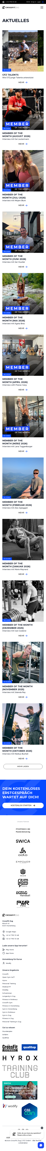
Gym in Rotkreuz (8, 1012)
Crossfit (5, 974)
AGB (8, 1137)
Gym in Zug (6, 1015)
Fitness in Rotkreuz (10, 999)
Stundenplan (7, 1031)
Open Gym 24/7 (8, 977)
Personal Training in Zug (11, 1022)
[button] (41, 7)
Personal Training (9, 983)
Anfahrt (5, 1034)
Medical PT (6, 987)
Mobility (5, 990)
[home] (11, 7)
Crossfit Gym (7, 1002)
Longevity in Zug (8, 996)
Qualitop (5, 1038)
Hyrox (4, 980)
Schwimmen (7, 993)
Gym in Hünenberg (9, 1009)
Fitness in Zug (8, 1018)
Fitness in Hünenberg (10, 1006)
